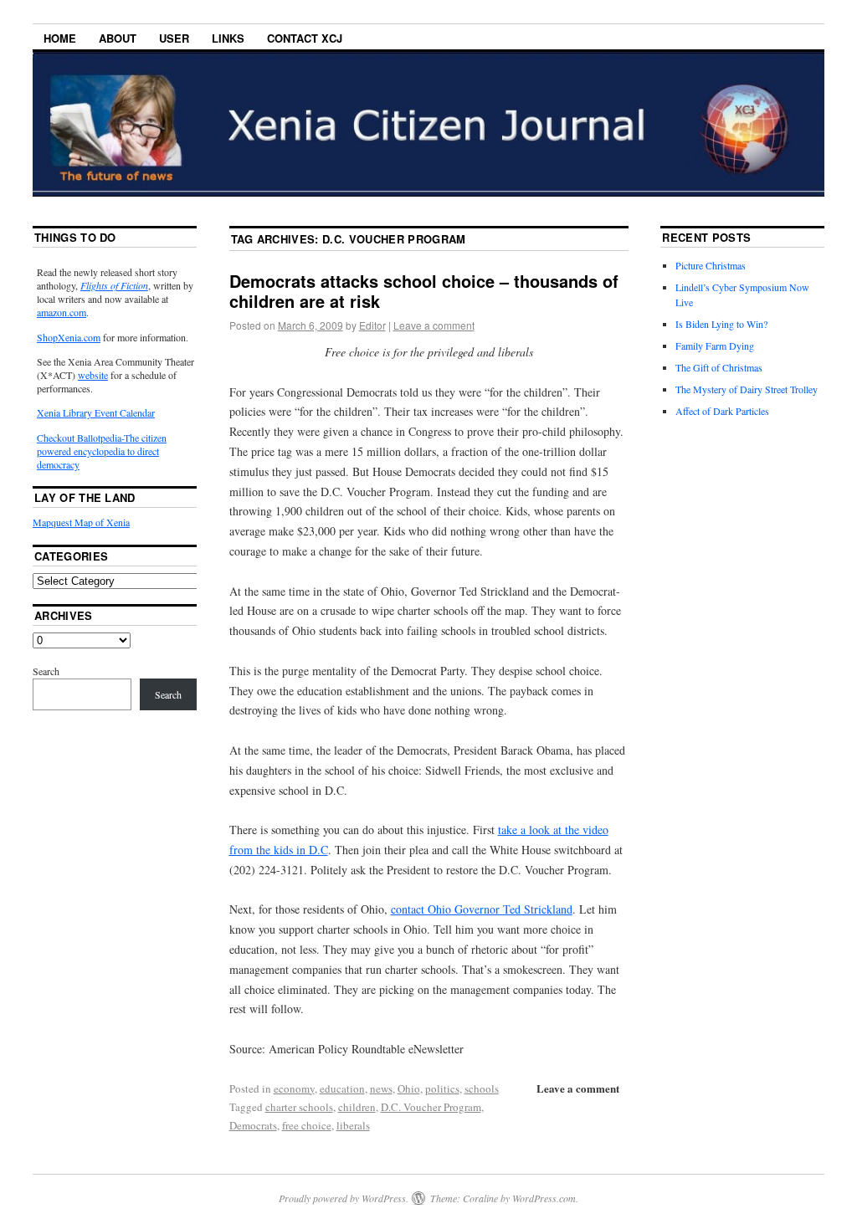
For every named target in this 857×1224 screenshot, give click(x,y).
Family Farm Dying (714, 345)
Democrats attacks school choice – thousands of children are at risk (423, 291)
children (357, 1106)
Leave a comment (434, 325)
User (174, 38)
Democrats (253, 1125)
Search (46, 671)
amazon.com (61, 312)
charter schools (299, 1106)
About (117, 38)
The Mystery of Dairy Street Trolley (746, 389)
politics (442, 1088)
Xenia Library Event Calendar (96, 412)
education (342, 1088)
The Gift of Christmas (718, 367)
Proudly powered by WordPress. (343, 1198)
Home (60, 38)
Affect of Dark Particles (722, 410)
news (381, 1088)
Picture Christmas (710, 265)
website (93, 375)
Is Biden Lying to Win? (721, 323)
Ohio (409, 1088)
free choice (306, 1125)
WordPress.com (544, 1198)
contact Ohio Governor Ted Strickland (481, 909)
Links (228, 38)
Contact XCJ (304, 38)
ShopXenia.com (68, 337)
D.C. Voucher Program (431, 1106)
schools (481, 1088)
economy (294, 1088)
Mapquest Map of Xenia (81, 522)
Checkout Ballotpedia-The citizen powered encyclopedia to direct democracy (102, 451)
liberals (353, 1125)
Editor (372, 325)
